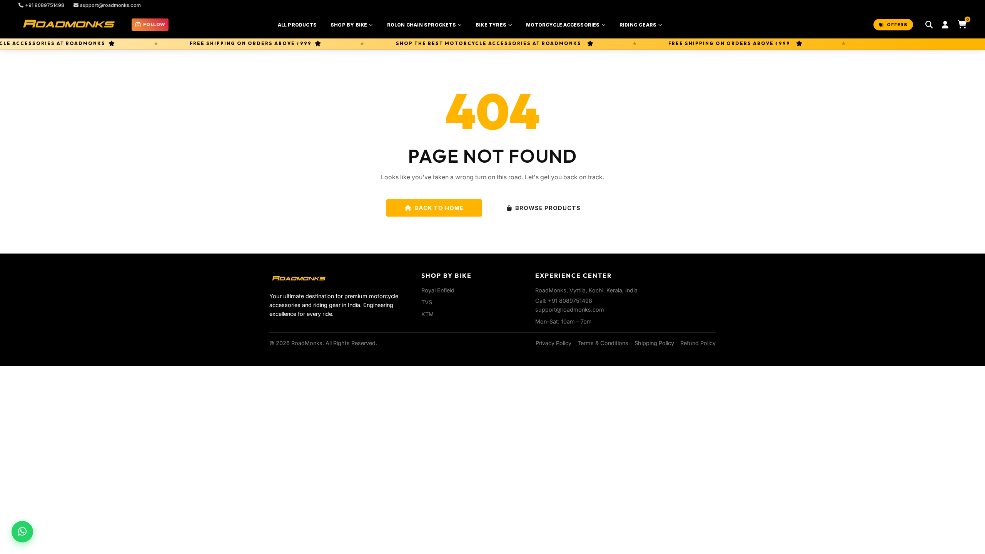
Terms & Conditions (603, 343)
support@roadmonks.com (110, 5)
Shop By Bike (349, 25)
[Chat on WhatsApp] (22, 531)
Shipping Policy (654, 343)
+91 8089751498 (44, 5)
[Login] (945, 25)
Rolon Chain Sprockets (421, 25)
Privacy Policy (553, 343)
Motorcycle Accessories (562, 25)
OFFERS (897, 24)
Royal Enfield (437, 290)
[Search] (929, 25)
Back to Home (439, 208)
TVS (426, 302)
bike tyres (491, 25)
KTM (427, 314)
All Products (297, 25)
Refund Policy (698, 343)
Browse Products (548, 208)
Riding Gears (637, 25)
